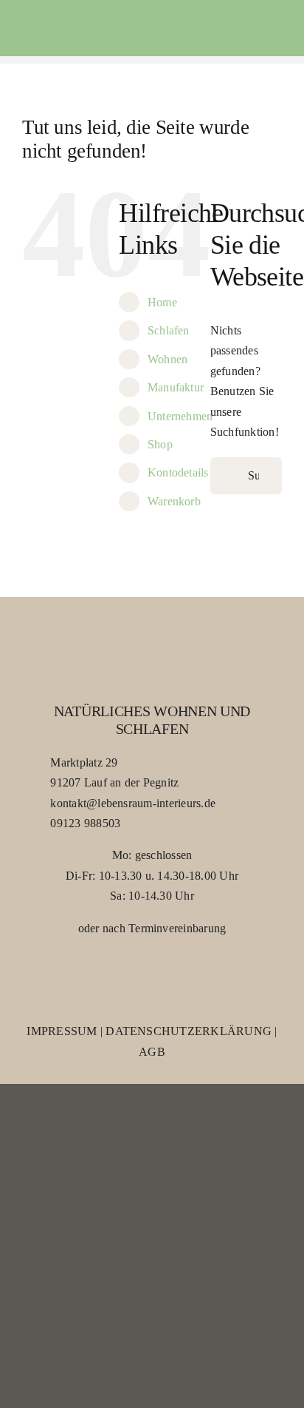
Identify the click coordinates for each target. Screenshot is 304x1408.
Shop (160, 444)
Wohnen (167, 359)
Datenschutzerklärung (189, 1031)
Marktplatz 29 (83, 762)
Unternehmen (180, 416)
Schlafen (169, 330)
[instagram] (166, 974)
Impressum (62, 1031)
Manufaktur (176, 387)
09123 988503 (85, 823)
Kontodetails (178, 472)
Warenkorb (174, 501)
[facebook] (137, 974)
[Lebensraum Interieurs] (80, 27)
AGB (152, 1051)
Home (162, 302)
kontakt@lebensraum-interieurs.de (132, 803)
